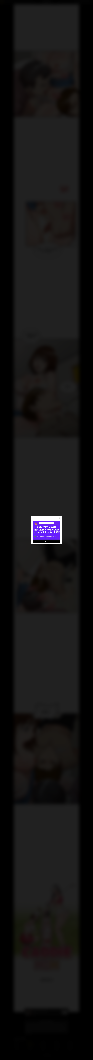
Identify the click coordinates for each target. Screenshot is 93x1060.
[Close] (59, 518)
